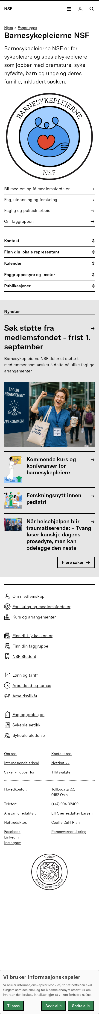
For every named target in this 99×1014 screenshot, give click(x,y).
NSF (8, 8)
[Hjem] (49, 888)
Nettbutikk (60, 763)
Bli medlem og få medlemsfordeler (37, 188)
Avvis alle (53, 1005)
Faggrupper (27, 27)
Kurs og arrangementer (34, 617)
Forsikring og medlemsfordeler (41, 606)
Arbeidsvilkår (24, 696)
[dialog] (49, 992)
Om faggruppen (19, 221)
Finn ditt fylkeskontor (32, 635)
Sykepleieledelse (28, 735)
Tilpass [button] (13, 1005)
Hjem (8, 27)
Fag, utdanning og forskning (30, 199)
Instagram (12, 842)
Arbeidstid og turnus (31, 685)
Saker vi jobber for (19, 772)
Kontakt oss (61, 753)
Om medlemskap (28, 596)
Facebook (12, 831)
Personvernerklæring (68, 831)
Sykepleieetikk (26, 725)
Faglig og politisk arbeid (27, 210)
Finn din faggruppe (30, 646)
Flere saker (73, 562)
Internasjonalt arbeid (21, 763)
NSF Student (24, 656)
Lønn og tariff (25, 675)
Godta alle (81, 1005)
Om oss (10, 753)
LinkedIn (11, 837)
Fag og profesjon (28, 714)
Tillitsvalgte (60, 772)
